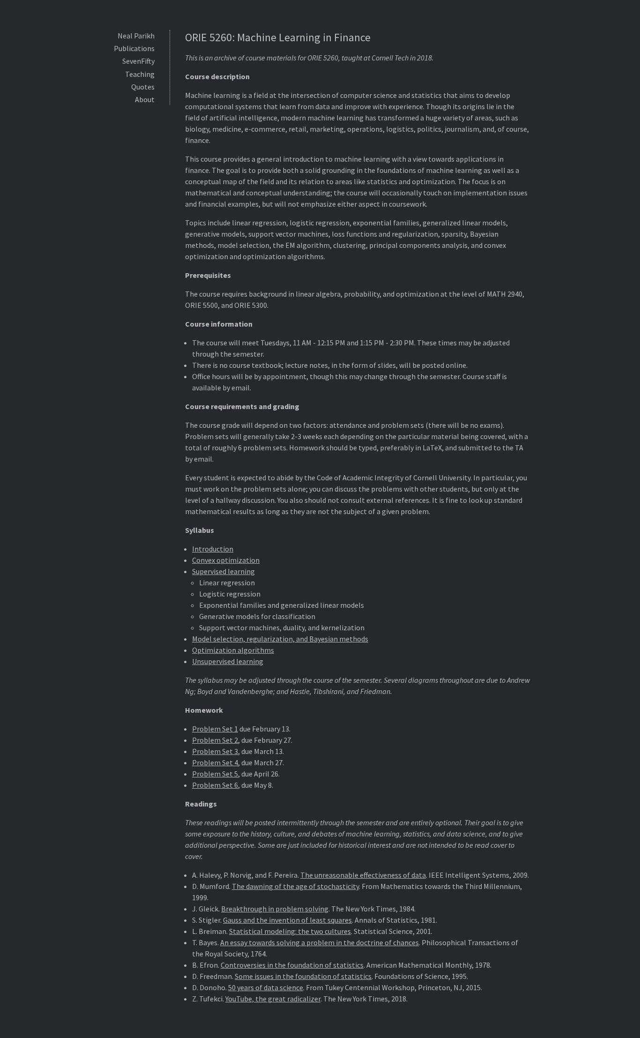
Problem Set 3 (215, 751)
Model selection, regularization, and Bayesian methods (280, 638)
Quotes (143, 86)
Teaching (140, 74)
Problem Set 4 (215, 762)
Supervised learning (223, 571)
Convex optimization (226, 560)
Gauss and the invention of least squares (287, 920)
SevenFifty (138, 61)
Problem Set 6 (215, 785)
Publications (134, 48)
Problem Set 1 (215, 728)
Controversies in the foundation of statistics (292, 965)
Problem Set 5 (215, 773)
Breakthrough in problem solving (274, 908)
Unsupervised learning (227, 661)
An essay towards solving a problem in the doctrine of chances (319, 942)
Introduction (212, 548)
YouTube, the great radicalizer (272, 998)
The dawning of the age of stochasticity (295, 886)
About (145, 99)
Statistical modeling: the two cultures (290, 931)
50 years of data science (265, 987)
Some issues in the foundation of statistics (303, 976)
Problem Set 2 (215, 740)
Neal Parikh (136, 35)
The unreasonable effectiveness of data (363, 875)
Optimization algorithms (233, 650)
